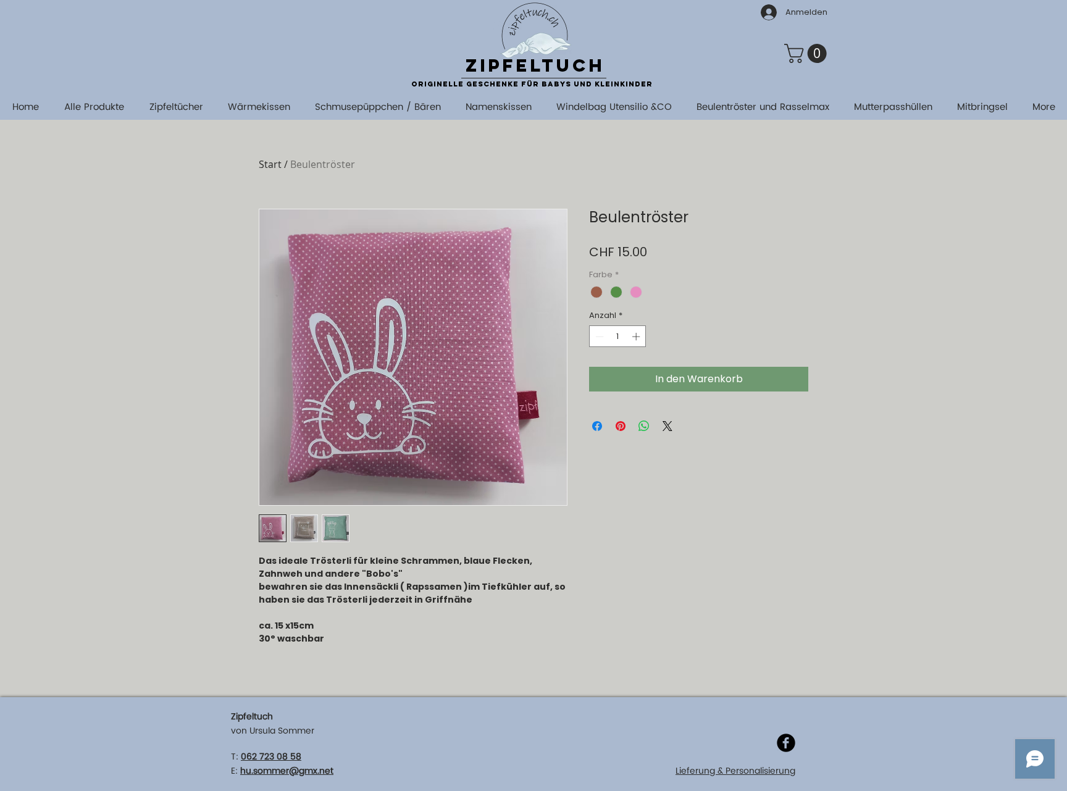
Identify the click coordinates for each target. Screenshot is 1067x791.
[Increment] (637, 336)
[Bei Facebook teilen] (597, 426)
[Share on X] (667, 426)
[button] (807, 53)
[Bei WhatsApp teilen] (644, 426)
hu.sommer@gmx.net (286, 771)
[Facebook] (786, 743)
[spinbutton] (618, 336)
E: (234, 771)
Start (270, 164)
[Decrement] (598, 336)
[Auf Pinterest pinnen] (620, 426)
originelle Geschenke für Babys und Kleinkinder (532, 84)
